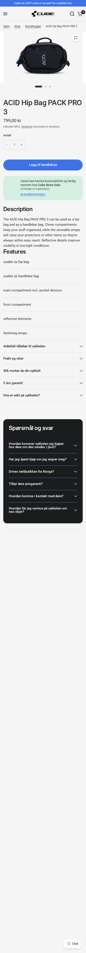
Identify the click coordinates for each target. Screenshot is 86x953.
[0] (79, 14)
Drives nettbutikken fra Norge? (31, 472)
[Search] (72, 14)
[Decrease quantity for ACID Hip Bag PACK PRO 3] (7, 144)
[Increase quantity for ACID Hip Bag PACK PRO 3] (21, 144)
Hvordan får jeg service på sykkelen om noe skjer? (38, 510)
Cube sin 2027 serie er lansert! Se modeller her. (43, 3)
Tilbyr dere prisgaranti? (26, 484)
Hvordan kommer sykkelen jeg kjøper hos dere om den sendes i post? (36, 445)
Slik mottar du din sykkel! (22, 371)
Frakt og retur (13, 358)
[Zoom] (76, 37)
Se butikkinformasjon (33, 194)
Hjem (6, 26)
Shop (17, 26)
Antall (7, 135)
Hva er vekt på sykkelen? (21, 395)
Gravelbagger (33, 26)
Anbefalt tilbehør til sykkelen (24, 346)
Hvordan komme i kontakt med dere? (36, 496)
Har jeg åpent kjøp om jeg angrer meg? (37, 459)
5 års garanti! (13, 383)
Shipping (26, 126)
